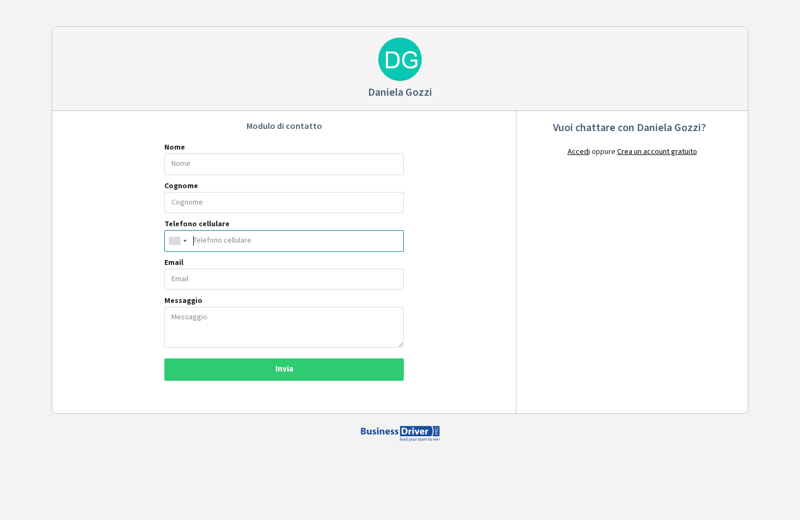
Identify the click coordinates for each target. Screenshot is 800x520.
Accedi (579, 152)
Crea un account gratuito (657, 152)
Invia (284, 369)
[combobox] (177, 241)
